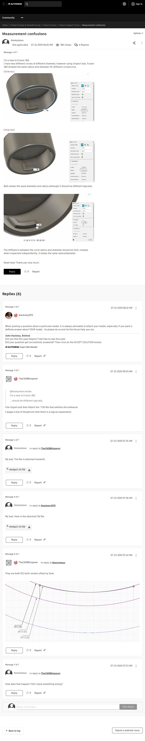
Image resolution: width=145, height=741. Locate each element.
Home (5, 25)
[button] (141, 43)
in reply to (45, 448)
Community (8, 17)
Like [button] (25, 271)
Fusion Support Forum (69, 25)
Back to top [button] (15, 730)
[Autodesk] (15, 4)
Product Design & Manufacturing (25, 25)
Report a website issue (127, 730)
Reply (12, 271)
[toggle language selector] (124, 4)
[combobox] (43, 4)
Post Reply (128, 706)
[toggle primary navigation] (5, 4)
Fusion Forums (49, 25)
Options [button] (137, 33)
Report (36, 271)
